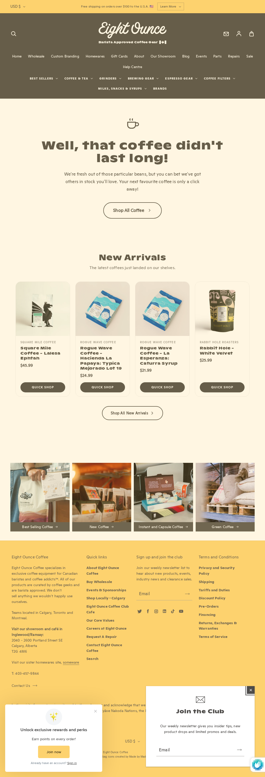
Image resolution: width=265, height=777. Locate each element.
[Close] (251, 690)
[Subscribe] (239, 749)
